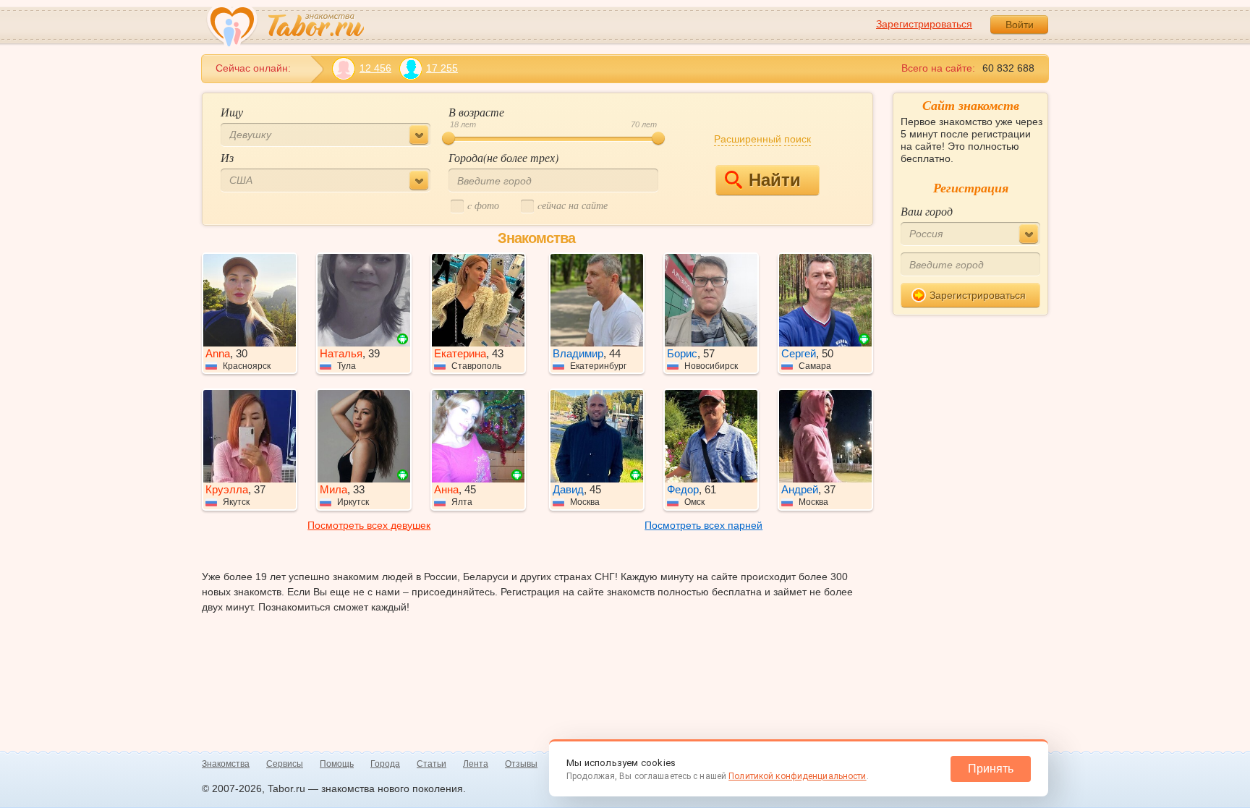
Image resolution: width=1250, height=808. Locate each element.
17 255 (442, 68)
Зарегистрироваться (924, 24)
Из (227, 157)
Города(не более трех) (503, 157)
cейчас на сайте (572, 205)
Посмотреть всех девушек (368, 525)
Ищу (232, 111)
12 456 (375, 68)
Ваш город (927, 210)
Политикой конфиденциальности (797, 776)
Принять (990, 768)
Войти (1019, 24)
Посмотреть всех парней (703, 525)
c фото (483, 205)
